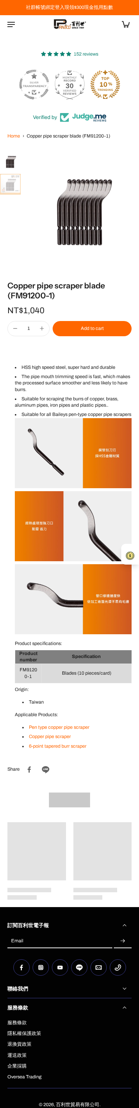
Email (17, 941)
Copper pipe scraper (50, 736)
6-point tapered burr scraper (57, 746)
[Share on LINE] (45, 769)
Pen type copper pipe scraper (59, 727)
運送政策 (17, 1055)
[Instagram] (41, 967)
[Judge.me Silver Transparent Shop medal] (34, 84)
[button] (92, 328)
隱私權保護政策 (24, 1033)
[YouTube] (60, 967)
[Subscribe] (123, 941)
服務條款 (17, 1022)
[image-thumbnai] (10, 161)
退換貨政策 (19, 1044)
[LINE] (79, 967)
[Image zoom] (81, 208)
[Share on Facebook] (29, 769)
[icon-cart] (123, 24)
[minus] (15, 328)
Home (13, 136)
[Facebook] (21, 967)
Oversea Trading (24, 1076)
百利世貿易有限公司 (77, 1104)
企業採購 (17, 1066)
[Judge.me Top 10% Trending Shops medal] (105, 84)
